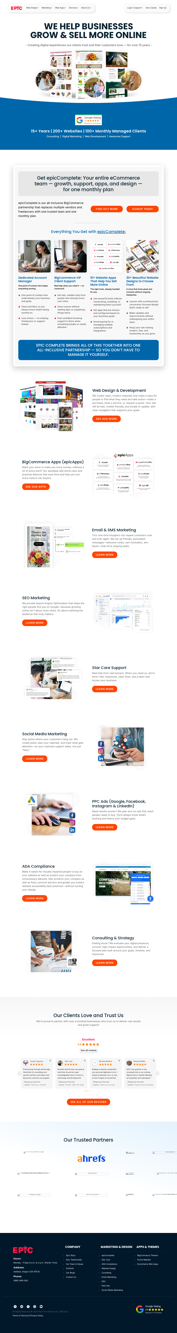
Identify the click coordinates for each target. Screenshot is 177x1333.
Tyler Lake (68, 1061)
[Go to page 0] (84, 1090)
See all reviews (89, 1050)
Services (73, 8)
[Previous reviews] (20, 1073)
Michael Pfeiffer (139, 1061)
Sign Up (162, 8)
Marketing (46, 8)
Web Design (31, 8)
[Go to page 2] (88, 1090)
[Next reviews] (157, 1073)
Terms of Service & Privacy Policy (28, 1315)
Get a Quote (151, 8)
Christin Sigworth (36, 1061)
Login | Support (134, 8)
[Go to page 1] (86, 1090)
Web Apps (60, 8)
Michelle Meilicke (105, 1061)
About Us (85, 8)
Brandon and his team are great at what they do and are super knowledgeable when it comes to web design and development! (71, 1073)
